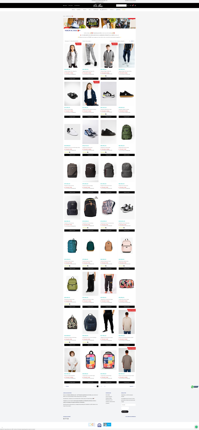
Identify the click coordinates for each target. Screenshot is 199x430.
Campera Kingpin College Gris (106, 71)
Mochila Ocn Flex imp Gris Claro (106, 185)
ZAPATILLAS (95, 9)
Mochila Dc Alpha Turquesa (69, 261)
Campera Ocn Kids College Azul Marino (89, 109)
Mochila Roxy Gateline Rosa (123, 261)
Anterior (67, 386)
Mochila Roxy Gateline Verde (69, 299)
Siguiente (131, 386)
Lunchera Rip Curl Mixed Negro (106, 375)
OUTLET (123, 9)
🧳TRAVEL (118, 9)
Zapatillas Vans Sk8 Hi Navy (87, 147)
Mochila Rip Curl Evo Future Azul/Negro (89, 337)
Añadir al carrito (72, 154)
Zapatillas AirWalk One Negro (124, 109)
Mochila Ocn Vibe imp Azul (69, 223)
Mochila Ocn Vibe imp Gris (123, 185)
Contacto (107, 403)
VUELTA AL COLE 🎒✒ (69, 16)
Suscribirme (125, 407)
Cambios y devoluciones (110, 401)
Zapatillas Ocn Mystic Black (105, 147)
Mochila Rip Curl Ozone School (87, 223)
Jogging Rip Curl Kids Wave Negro (107, 299)
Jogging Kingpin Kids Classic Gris (88, 71)
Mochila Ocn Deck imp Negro (87, 185)
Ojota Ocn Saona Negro (68, 109)
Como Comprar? (109, 396)
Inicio (64, 16)
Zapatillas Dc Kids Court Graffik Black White (72, 147)
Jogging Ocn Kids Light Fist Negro (107, 337)
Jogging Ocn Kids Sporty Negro (88, 299)
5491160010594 (77, 5)
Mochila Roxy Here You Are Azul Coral (107, 223)
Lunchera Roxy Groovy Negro (124, 299)
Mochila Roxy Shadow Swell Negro (70, 337)
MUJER (84, 9)
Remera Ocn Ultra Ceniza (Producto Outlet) (126, 375)
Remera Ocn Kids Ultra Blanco (69, 375)
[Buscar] (128, 5)
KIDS (90, 9)
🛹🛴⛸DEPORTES (103, 9)
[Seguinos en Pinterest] (68, 418)
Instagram (65, 5)
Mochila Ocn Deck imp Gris (69, 185)
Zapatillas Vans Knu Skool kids (124, 223)
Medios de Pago (109, 398)
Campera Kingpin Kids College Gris (70, 71)
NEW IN (73, 9)
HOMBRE (78, 9)
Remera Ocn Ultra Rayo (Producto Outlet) (126, 337)
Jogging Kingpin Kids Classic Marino (125, 71)
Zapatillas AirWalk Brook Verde (106, 109)
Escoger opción (72, 78)
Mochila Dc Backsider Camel (105, 261)
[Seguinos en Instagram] (66, 418)
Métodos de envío (109, 399)
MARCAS (111, 9)
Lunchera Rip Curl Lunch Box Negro (88, 375)
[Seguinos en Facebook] (64, 418)
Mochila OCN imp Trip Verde (124, 147)
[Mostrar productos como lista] (133, 41)
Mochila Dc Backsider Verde (87, 261)
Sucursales (71, 5)
